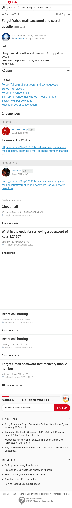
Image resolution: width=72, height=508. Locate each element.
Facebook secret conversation (19, 104)
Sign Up (6, 494)
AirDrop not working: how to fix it (21, 465)
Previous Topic (12, 14)
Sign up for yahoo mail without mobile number (29, 96)
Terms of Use (24, 494)
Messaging (26, 7)
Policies (66, 494)
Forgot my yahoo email (15, 92)
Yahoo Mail (42, 7)
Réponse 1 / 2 (9, 122)
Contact (57, 494)
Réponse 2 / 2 (9, 163)
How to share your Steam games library (25, 474)
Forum (12, 7)
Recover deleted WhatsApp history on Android (28, 470)
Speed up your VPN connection (21, 479)
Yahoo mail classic (13, 88)
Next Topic (61, 14)
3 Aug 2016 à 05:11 (35, 38)
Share (9, 71)
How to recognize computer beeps (22, 484)
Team (14, 494)
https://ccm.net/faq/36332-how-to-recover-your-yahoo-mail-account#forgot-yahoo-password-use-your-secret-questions (34, 185)
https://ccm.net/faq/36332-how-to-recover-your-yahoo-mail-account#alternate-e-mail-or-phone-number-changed (35, 149)
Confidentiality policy (41, 494)
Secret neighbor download (17, 100)
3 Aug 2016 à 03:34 (21, 133)
